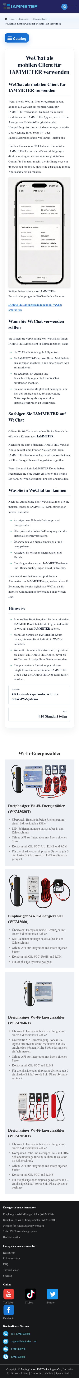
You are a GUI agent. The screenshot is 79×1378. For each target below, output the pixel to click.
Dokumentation (11, 1258)
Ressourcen (9, 1252)
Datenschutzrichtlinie (41, 1373)
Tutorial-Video (11, 1270)
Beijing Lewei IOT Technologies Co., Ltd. (44, 1369)
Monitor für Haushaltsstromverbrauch (23, 1225)
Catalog (19, 38)
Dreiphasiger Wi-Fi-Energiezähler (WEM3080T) (29, 1220)
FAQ (5, 1264)
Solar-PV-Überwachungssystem (20, 1231)
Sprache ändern (63, 1373)
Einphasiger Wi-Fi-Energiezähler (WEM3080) (28, 1214)
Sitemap (7, 1275)
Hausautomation (12, 1237)
